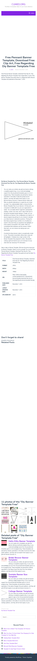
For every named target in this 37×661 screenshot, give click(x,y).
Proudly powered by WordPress (13, 657)
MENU (32, 13)
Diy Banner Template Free (8, 609)
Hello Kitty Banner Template (22, 541)
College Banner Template (20, 591)
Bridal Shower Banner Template (18, 558)
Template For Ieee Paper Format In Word (14, 649)
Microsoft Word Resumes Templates (13, 646)
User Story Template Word (10, 643)
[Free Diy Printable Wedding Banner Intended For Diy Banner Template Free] (23, 528)
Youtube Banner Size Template (18, 575)
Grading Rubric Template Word (11, 638)
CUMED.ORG (18, 4)
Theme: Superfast (27, 657)
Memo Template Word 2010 (11, 640)
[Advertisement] (18, 35)
